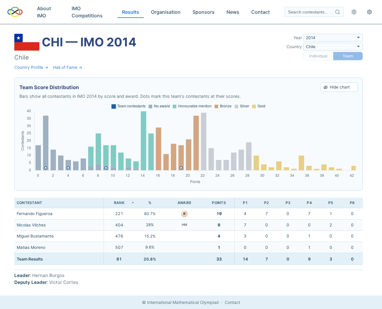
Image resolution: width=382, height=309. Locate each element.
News (233, 12)
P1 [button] (245, 202)
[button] (119, 203)
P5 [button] (330, 202)
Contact (260, 12)
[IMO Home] (15, 12)
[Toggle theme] (354, 12)
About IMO (44, 12)
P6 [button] (352, 202)
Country (294, 46)
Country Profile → (31, 67)
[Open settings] (369, 12)
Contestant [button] (29, 202)
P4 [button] (309, 202)
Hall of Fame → (67, 67)
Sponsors (203, 12)
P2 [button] (266, 202)
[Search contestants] (337, 11)
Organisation (166, 12)
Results (130, 12)
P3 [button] (288, 202)
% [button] (149, 202)
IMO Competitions (87, 12)
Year (297, 37)
